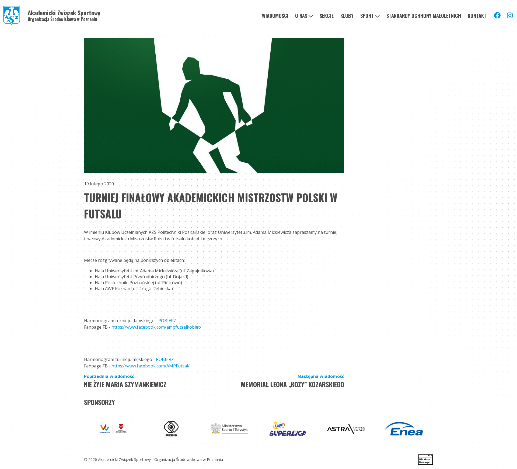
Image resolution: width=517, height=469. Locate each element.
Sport (367, 15)
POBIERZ (167, 321)
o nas (301, 15)
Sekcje (327, 15)
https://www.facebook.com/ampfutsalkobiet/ (156, 327)
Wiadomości (275, 15)
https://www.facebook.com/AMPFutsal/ (150, 366)
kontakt (477, 15)
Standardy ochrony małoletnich (423, 15)
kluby (347, 15)
